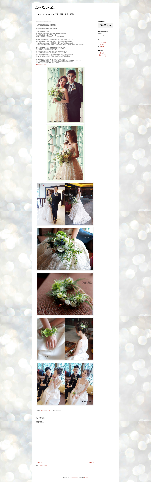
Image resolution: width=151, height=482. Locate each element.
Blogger (86, 477)
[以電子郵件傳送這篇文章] (53, 410)
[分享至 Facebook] (58, 410)
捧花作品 (102, 44)
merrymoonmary (74, 477)
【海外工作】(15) (102, 54)
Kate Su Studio (44, 7)
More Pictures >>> (41, 64)
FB (100, 39)
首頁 (65, 462)
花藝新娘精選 (103, 42)
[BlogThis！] (55, 410)
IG (100, 41)
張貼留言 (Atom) (43, 465)
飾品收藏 (102, 46)
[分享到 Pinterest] (60, 410)
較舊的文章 (91, 462)
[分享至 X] (57, 410)
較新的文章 (39, 462)
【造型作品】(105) (102, 53)
